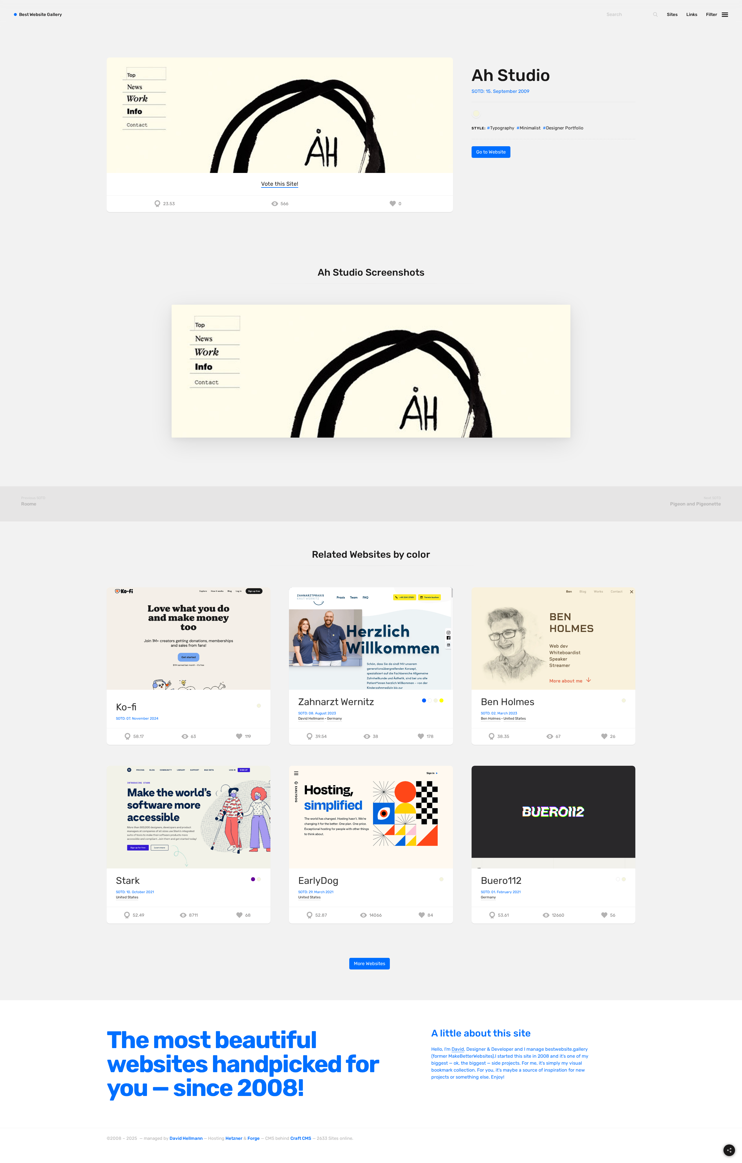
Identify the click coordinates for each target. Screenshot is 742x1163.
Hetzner (233, 1138)
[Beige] (476, 113)
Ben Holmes (507, 701)
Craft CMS (300, 1138)
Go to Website (491, 152)
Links (691, 14)
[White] (430, 700)
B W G (40, 14)
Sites (672, 14)
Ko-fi (126, 707)
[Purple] (253, 879)
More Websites (369, 963)
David (458, 1049)
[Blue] (424, 700)
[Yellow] (441, 700)
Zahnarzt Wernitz (336, 701)
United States (514, 718)
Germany (334, 718)
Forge (254, 1138)
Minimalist (530, 128)
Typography (502, 128)
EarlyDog (318, 880)
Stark (128, 880)
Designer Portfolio (564, 128)
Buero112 (501, 880)
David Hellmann (311, 718)
